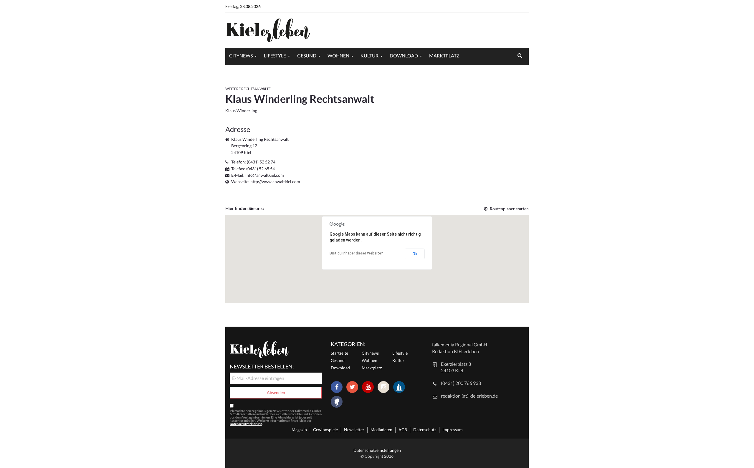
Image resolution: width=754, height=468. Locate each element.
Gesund (306, 55)
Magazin (299, 429)
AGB (403, 429)
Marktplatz (444, 55)
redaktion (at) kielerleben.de (469, 395)
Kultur (369, 55)
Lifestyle (275, 55)
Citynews (241, 55)
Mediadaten (381, 429)
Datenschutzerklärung (246, 424)
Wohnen (338, 55)
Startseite (339, 352)
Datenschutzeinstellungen (377, 450)
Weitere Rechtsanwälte (248, 89)
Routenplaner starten (509, 208)
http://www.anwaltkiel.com (275, 181)
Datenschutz (424, 429)
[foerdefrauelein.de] (337, 402)
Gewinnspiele (325, 429)
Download (404, 55)
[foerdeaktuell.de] (399, 387)
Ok (414, 254)
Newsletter (354, 429)
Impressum (452, 429)
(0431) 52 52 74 (261, 161)
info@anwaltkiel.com (264, 175)
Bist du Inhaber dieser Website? (356, 253)
